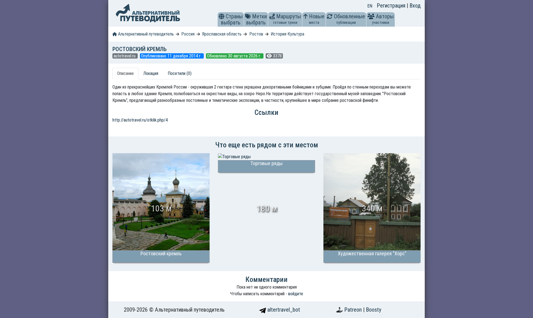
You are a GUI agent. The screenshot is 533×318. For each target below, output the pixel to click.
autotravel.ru (125, 56)
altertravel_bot (283, 309)
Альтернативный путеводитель (145, 34)
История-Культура (287, 34)
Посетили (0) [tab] (180, 73)
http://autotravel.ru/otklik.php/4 (140, 120)
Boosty (373, 309)
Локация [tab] (150, 73)
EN (369, 6)
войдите (295, 293)
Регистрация (392, 5)
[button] (221, 16)
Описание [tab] (125, 73)
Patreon (353, 309)
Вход (415, 5)
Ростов (256, 34)
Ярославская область (222, 34)
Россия (188, 34)
